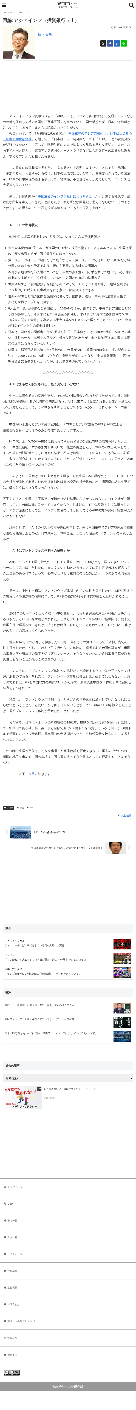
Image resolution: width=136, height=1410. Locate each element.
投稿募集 (12, 1271)
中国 (22, 807)
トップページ (15, 1186)
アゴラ (10, 807)
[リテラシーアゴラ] (22, 1097)
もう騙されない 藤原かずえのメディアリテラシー (72, 1088)
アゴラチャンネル (15, 941)
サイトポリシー (16, 1254)
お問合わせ (13, 1304)
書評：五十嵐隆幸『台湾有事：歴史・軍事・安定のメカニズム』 (41, 1005)
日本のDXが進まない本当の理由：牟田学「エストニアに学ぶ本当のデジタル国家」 (51, 1033)
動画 (8, 928)
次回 (31, 774)
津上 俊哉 (45, 35)
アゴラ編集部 (50, 1098)
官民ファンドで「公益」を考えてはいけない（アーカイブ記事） (41, 1019)
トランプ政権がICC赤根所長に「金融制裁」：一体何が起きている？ (43, 973)
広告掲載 (12, 1287)
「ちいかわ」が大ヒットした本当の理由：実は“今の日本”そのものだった (45, 959)
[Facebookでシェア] (110, 43)
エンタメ (10, 955)
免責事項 (12, 1354)
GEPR (11, 1203)
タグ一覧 (12, 1237)
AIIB (31, 807)
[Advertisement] (68, 85)
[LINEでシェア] (124, 43)
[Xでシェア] (103, 43)
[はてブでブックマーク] (117, 43)
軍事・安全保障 (13, 969)
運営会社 (12, 1338)
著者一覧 (12, 1220)
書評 (8, 992)
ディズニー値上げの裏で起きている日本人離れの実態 (34, 945)
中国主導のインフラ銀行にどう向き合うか (68, 196)
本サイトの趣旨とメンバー (22, 1321)
